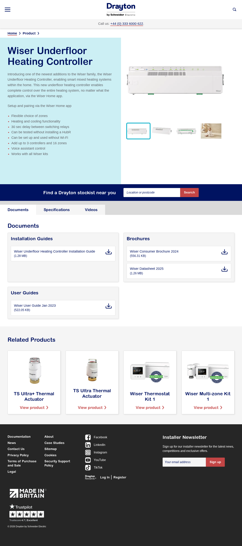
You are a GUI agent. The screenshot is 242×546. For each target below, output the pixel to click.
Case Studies (54, 443)
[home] (121, 9)
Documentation (19, 436)
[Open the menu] (7, 9)
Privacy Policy (18, 455)
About (49, 436)
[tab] (18, 210)
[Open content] (234, 9)
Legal (12, 471)
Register (119, 477)
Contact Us (16, 449)
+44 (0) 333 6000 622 (126, 24)
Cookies (50, 455)
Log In (105, 477)
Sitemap (50, 449)
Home (12, 33)
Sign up (215, 462)
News (12, 443)
